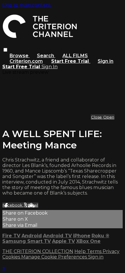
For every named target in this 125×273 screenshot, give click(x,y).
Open (108, 117)
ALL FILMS (75, 55)
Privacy (111, 251)
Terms (95, 251)
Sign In (50, 66)
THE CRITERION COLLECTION (37, 251)
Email (33, 205)
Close (97, 117)
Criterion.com (26, 61)
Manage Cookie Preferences (54, 257)
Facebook (13, 205)
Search (46, 55)
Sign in (105, 61)
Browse (20, 55)
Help (80, 251)
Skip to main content (26, 5)
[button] (5, 50)
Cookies (11, 257)
